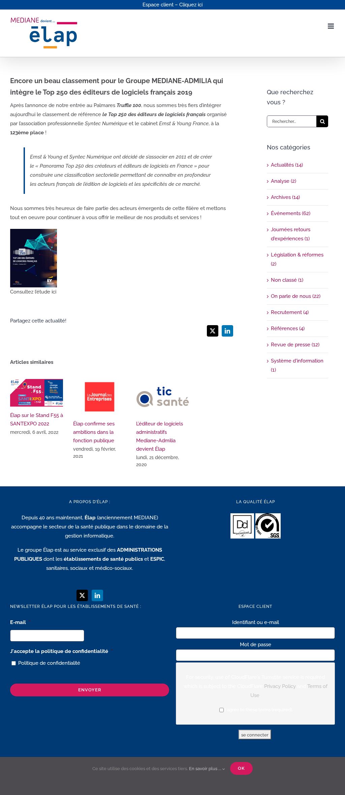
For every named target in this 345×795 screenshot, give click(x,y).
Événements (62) (290, 213)
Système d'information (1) (297, 365)
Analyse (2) (283, 181)
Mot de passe (255, 645)
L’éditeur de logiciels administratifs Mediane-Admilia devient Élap (162, 397)
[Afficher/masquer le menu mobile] (331, 26)
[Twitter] (82, 595)
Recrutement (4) (290, 312)
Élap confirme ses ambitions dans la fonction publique (99, 397)
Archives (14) (285, 197)
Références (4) (288, 328)
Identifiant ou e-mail (255, 622)
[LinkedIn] (97, 595)
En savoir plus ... (205, 768)
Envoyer (89, 689)
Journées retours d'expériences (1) (290, 234)
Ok (241, 768)
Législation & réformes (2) (297, 259)
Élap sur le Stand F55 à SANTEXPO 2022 (36, 392)
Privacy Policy (280, 686)
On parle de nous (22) (295, 296)
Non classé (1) (287, 280)
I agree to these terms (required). (259, 709)
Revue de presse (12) (295, 345)
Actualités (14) (287, 165)
